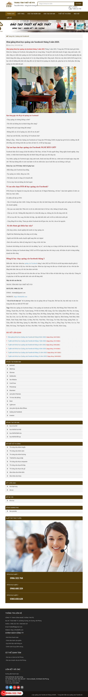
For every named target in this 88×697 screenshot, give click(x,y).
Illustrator (11, 390)
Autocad (11, 365)
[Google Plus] (14, 687)
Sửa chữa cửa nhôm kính (16, 472)
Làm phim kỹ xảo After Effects (17, 408)
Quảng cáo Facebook (15, 412)
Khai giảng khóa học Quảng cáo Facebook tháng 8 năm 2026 (34, 337)
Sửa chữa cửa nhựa (14, 476)
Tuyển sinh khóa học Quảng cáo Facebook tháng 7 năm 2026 (34, 341)
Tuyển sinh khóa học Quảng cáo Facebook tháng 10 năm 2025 (34, 356)
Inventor (11, 415)
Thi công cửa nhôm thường (17, 454)
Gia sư (10, 490)
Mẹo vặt (77, 13)
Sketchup (11, 369)
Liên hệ (9, 18)
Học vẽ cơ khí (12, 426)
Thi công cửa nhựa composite (17, 461)
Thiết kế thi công (64, 13)
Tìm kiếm (78, 4)
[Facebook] (7, 687)
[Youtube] (18, 687)
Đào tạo (11, 500)
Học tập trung (12, 486)
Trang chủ (10, 13)
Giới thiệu (21, 13)
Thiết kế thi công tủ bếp (15, 458)
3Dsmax (11, 372)
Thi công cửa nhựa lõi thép (16, 465)
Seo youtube (12, 511)
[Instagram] (22, 687)
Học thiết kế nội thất (14, 429)
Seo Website (12, 379)
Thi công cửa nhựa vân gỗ (16, 469)
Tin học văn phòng (14, 397)
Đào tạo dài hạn (49, 13)
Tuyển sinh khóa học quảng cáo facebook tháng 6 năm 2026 (34, 345)
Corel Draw (12, 383)
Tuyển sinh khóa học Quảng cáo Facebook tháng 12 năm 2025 (34, 352)
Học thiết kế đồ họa (14, 437)
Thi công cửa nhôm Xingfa (16, 447)
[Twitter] (11, 687)
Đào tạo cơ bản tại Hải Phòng (14, 657)
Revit (10, 401)
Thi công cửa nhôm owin (16, 451)
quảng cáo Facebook (31, 263)
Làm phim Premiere (14, 394)
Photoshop (12, 387)
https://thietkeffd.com (20, 296)
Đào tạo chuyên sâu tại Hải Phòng (16, 660)
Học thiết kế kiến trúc (15, 433)
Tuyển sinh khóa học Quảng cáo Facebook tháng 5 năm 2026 (34, 348)
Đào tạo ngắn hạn (34, 13)
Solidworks (12, 376)
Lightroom (12, 404)
